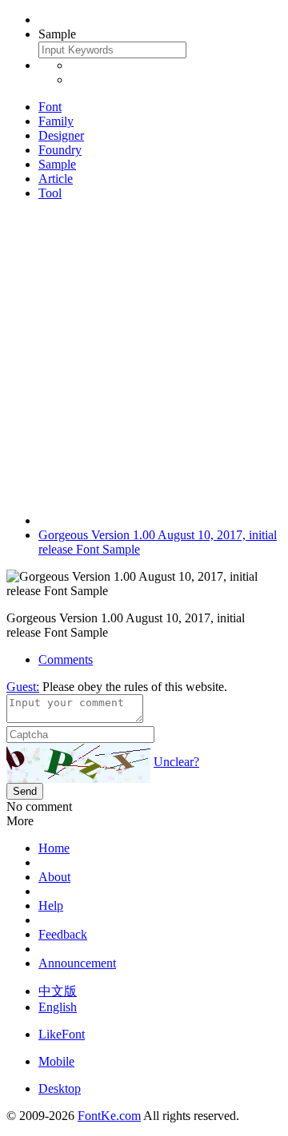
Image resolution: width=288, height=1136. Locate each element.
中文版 (57, 991)
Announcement (77, 963)
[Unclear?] (78, 763)
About (54, 877)
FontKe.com (109, 1115)
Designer (61, 135)
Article (55, 178)
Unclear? (176, 762)
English (57, 1007)
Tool (50, 193)
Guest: (22, 686)
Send (25, 791)
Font (50, 106)
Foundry (60, 150)
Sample (57, 164)
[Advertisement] (144, 357)
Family (56, 121)
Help (50, 905)
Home (54, 848)
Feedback (62, 934)
